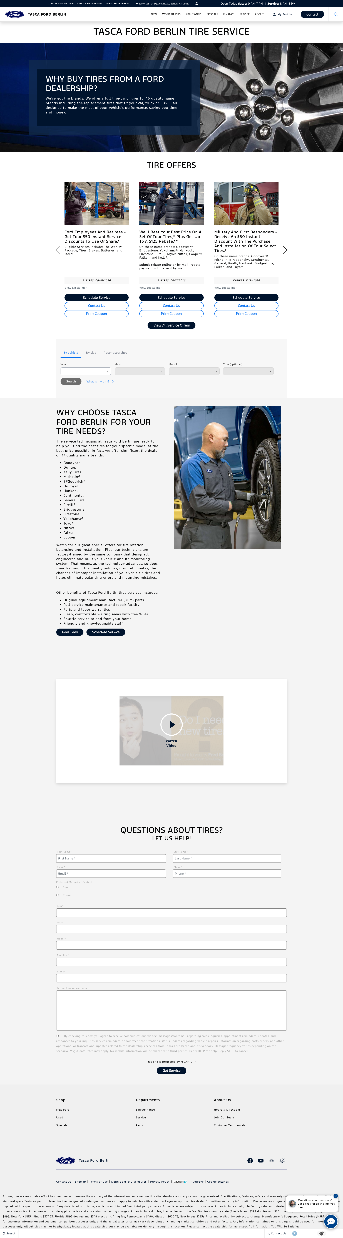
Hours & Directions (227, 1109)
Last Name (181, 852)
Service (245, 14)
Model (173, 364)
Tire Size (63, 955)
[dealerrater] (282, 1160)
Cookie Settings (218, 1181)
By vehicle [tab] (70, 353)
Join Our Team (224, 1117)
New (154, 14)
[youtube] (260, 1160)
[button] (336, 14)
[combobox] (86, 371)
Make (118, 364)
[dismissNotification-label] (336, 1196)
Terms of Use (99, 1181)
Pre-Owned (193, 14)
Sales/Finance (145, 1109)
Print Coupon (96, 314)
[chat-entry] (331, 1221)
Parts (139, 1125)
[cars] (271, 1160)
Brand (61, 971)
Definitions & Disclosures (129, 1181)
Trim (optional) (232, 364)
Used (59, 1117)
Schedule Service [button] (106, 632)
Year (63, 364)
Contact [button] (312, 14)
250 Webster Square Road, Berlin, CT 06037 (164, 3)
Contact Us (96, 305)
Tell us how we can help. (72, 988)
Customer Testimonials (230, 1125)
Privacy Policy (160, 1181)
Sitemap (80, 1181)
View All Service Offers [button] (171, 325)
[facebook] (250, 1160)
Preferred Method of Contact (74, 882)
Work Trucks (171, 14)
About (259, 14)
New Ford (63, 1109)
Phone (178, 867)
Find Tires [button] (70, 632)
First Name (64, 852)
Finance (228, 14)
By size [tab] (91, 353)
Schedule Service (96, 297)
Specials (212, 14)
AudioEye (197, 1181)
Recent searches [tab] (115, 353)
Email (61, 867)
